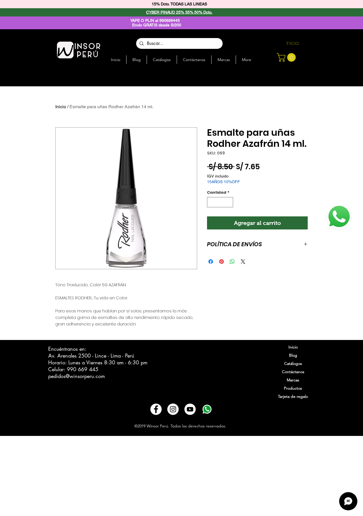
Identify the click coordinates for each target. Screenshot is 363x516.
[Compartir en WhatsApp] (232, 261)
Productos (293, 388)
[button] (287, 57)
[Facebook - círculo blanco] (156, 409)
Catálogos (293, 363)
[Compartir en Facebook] (210, 261)
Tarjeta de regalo (293, 396)
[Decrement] (211, 202)
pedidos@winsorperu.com (76, 376)
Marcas (293, 380)
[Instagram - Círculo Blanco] (173, 409)
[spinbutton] (220, 202)
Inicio (60, 106)
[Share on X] (243, 261)
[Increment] (229, 202)
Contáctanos (293, 371)
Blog (293, 355)
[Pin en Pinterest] (221, 261)
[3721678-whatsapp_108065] (207, 409)
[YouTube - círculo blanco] (190, 409)
